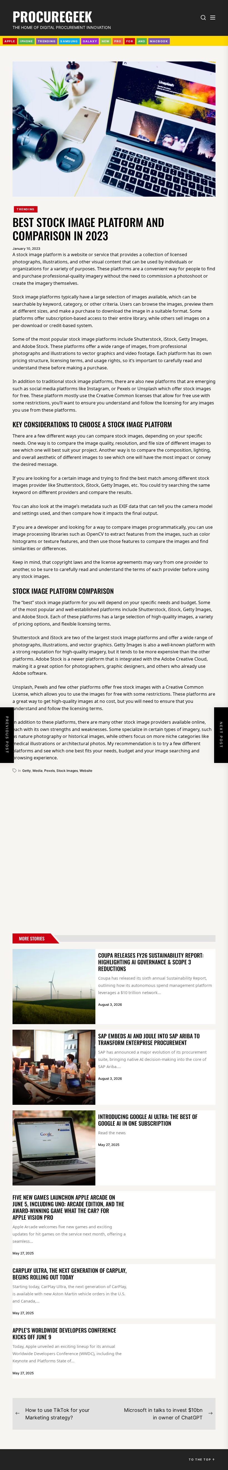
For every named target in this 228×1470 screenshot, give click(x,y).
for (129, 41)
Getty (26, 771)
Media (38, 771)
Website (86, 771)
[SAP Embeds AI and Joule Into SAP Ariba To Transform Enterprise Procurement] (54, 1067)
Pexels (49, 771)
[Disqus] (114, 851)
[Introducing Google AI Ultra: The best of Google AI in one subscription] (54, 1147)
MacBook (159, 41)
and (141, 41)
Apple (9, 41)
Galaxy (90, 41)
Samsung (69, 41)
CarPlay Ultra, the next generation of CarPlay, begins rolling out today (70, 1273)
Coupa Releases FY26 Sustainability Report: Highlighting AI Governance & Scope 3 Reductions (151, 962)
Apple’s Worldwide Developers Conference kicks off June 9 (64, 1333)
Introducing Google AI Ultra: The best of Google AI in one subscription (147, 1119)
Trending (26, 209)
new (106, 41)
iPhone (26, 41)
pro (118, 41)
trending (47, 41)
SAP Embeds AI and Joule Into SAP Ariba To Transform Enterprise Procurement (149, 1039)
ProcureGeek (52, 15)
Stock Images (67, 771)
